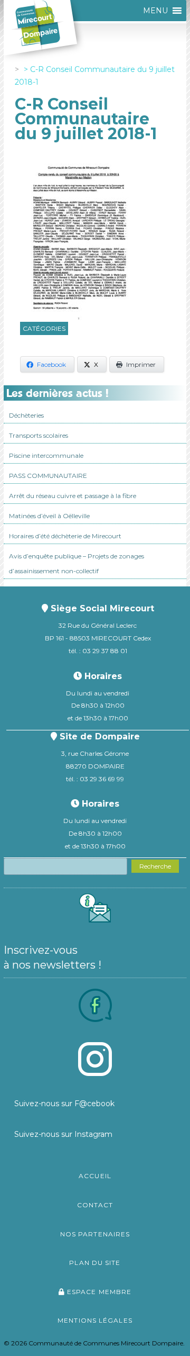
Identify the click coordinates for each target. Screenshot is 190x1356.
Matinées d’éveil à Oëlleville (49, 516)
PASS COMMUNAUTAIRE (48, 476)
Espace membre (98, 1292)
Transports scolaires (38, 435)
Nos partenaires (95, 1234)
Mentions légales (95, 1320)
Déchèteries (26, 415)
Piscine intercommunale (46, 455)
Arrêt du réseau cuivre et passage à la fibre (72, 496)
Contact (95, 1205)
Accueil (95, 1176)
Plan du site (94, 1263)
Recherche (155, 866)
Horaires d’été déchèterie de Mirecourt (65, 536)
